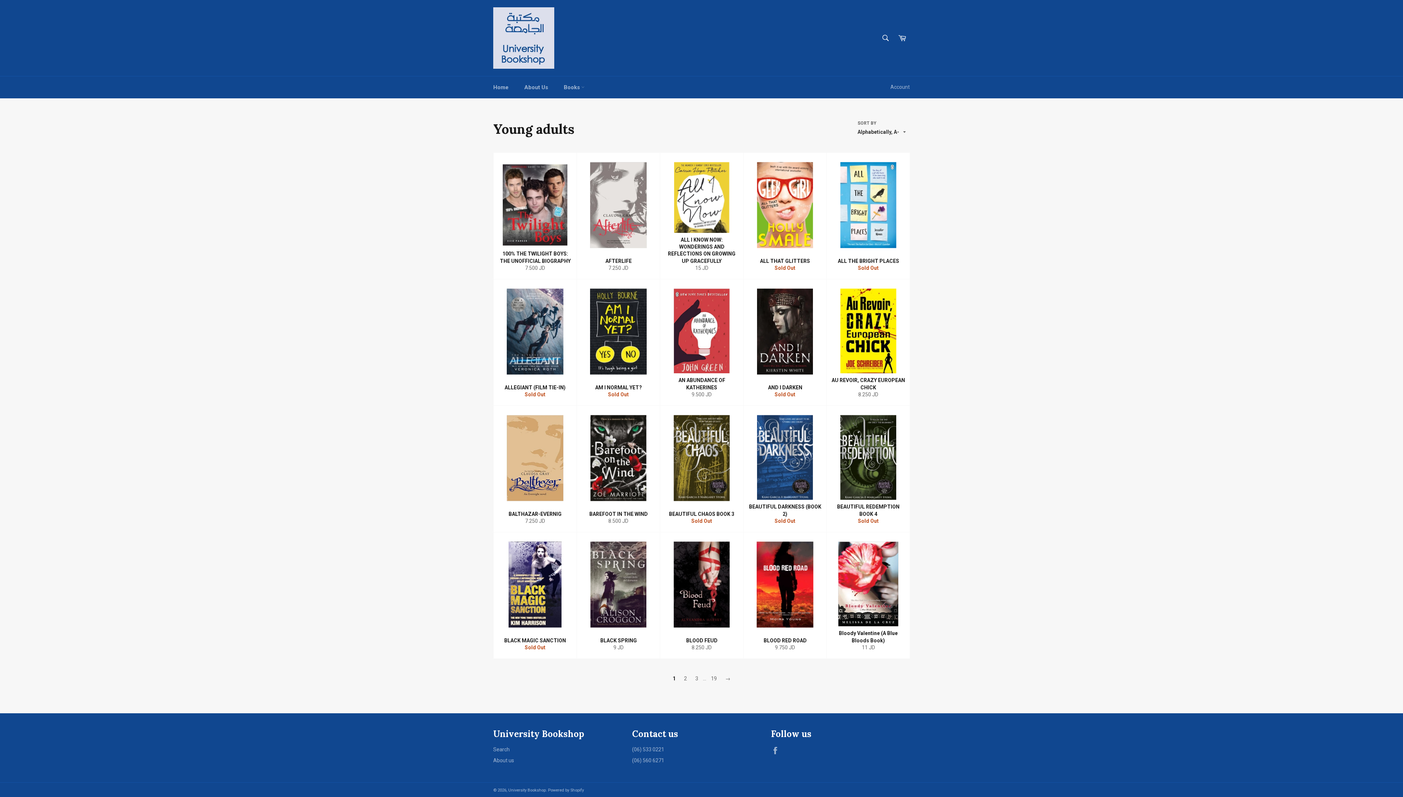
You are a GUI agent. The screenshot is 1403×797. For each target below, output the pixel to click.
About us (503, 760)
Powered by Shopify (566, 790)
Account (900, 87)
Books (572, 87)
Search (501, 749)
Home (501, 87)
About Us (536, 87)
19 (714, 678)
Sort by (867, 123)
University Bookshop (527, 790)
